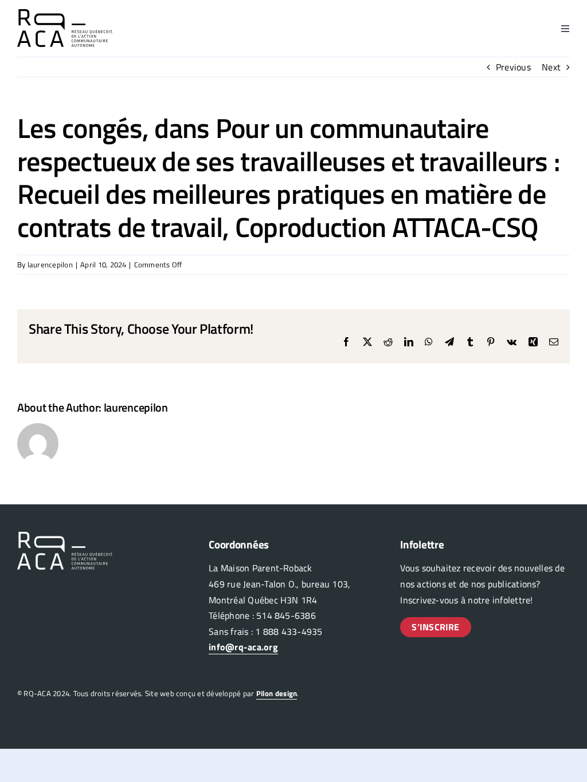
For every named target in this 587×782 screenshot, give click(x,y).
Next (551, 67)
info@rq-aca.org (243, 647)
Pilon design (277, 693)
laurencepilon (50, 264)
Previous (513, 67)
